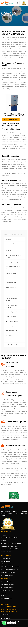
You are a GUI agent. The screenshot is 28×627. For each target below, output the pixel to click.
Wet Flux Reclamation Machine (11, 299)
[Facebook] (2, 618)
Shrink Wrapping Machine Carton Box (12, 306)
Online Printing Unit (11, 287)
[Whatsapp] (4, 623)
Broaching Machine (11, 316)
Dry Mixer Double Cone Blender (12, 245)
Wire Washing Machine (12, 312)
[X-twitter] (4, 618)
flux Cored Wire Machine (12, 345)
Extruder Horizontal (11, 273)
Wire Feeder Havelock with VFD (13, 267)
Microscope (9, 335)
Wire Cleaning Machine (12, 326)
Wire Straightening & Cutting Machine (13, 256)
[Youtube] (7, 618)
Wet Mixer (8, 250)
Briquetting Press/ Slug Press (13, 262)
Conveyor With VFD (11, 282)
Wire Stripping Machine (12, 321)
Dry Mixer (8, 239)
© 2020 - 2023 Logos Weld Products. (10, 621)
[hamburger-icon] (18, 3)
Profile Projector (10, 340)
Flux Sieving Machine (11, 330)
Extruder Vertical (10, 278)
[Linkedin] (9, 618)
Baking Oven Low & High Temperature (12, 293)
